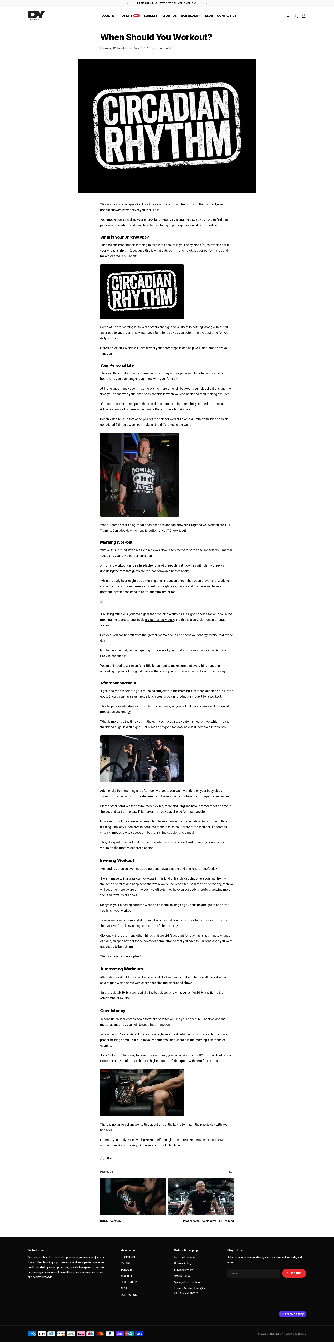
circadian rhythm (118, 250)
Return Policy (182, 1276)
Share (109, 1158)
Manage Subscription (187, 1282)
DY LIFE (125, 1263)
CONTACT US (129, 1294)
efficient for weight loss (160, 586)
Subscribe (294, 1273)
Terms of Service (184, 1257)
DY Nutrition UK (275, 1333)
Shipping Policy (183, 1269)
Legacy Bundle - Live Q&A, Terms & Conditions (190, 1290)
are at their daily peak (159, 619)
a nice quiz (117, 348)
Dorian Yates (108, 419)
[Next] (206, 3)
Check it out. (178, 530)
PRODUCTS (128, 1257)
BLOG (124, 1288)
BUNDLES (127, 1269)
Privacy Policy (182, 1263)
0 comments (164, 48)
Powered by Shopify (295, 1333)
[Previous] (127, 3)
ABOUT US (127, 1276)
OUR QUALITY (129, 1282)
